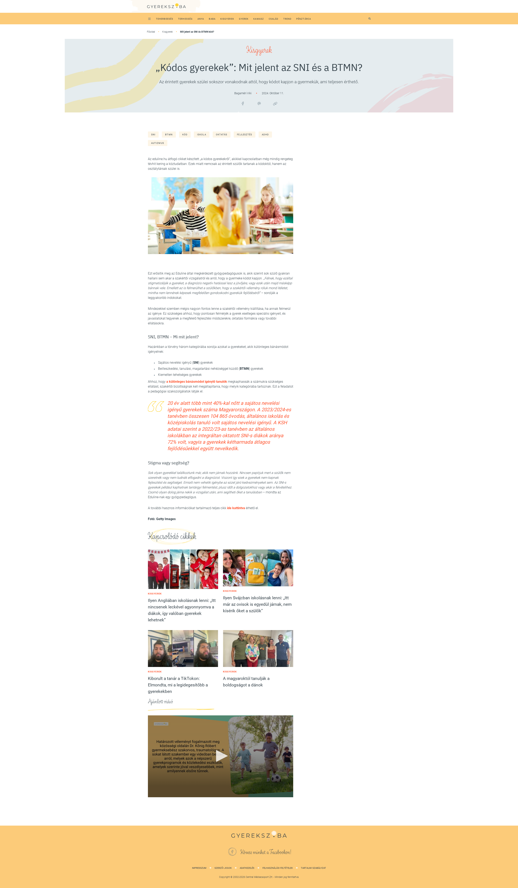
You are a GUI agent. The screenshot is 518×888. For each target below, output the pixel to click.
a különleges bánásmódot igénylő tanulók (196, 382)
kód (184, 134)
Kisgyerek (167, 31)
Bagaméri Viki (243, 93)
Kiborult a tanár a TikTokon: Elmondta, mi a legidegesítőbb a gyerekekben (178, 685)
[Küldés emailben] (259, 103)
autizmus (157, 143)
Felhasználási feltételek (277, 868)
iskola (201, 134)
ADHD (265, 134)
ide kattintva (236, 508)
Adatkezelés (247, 868)
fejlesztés (244, 134)
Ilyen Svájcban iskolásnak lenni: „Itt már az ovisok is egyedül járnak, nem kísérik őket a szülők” (257, 604)
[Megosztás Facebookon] (243, 103)
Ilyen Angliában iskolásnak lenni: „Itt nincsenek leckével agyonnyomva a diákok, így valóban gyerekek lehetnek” (182, 610)
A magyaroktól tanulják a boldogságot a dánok (246, 681)
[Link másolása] (275, 103)
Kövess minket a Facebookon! (265, 852)
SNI (153, 134)
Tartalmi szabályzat (313, 868)
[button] (220, 756)
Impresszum (199, 868)
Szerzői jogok (223, 868)
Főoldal (151, 31)
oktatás (221, 134)
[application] (220, 756)
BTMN (168, 134)
